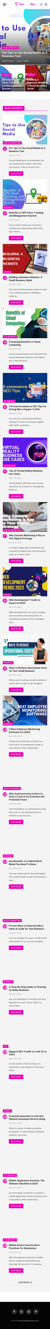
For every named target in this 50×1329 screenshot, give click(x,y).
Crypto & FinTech (12, 788)
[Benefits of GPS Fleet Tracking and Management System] (25, 194)
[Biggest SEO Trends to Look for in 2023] (25, 1033)
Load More (23, 1282)
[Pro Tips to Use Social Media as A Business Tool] (25, 37)
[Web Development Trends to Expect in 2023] (25, 581)
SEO (5, 1046)
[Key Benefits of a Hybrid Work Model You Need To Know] (25, 843)
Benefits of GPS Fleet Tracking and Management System (12, 84)
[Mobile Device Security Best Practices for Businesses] (25, 1226)
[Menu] (4, 4)
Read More (16, 174)
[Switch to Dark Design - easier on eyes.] (41, 4)
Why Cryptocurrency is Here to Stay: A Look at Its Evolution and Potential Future (26, 796)
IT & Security (10, 336)
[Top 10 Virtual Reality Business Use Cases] (25, 452)
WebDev (7, 272)
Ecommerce (9, 401)
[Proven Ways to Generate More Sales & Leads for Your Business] (25, 907)
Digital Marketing (12, 143)
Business (8, 207)
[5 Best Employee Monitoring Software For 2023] (25, 710)
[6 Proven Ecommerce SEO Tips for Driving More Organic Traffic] (25, 388)
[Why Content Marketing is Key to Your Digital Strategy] (25, 517)
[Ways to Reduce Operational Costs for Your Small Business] (25, 649)
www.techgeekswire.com (28, 1321)
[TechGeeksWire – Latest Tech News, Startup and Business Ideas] (25, 4)
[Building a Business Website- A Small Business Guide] (25, 259)
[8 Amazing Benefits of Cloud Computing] (25, 323)
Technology (9, 465)
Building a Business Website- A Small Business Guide (37, 84)
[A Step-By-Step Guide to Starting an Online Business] (25, 968)
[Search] (45, 4)
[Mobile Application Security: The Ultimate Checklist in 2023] (25, 1162)
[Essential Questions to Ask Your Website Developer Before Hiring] (25, 1097)
